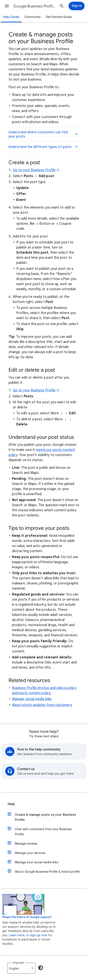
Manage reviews (26, 843)
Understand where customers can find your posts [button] (38, 134)
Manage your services (30, 853)
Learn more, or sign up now (28, 935)
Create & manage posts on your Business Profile (45, 817)
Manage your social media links (36, 862)
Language (18, 962)
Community (32, 17)
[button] (7, 6)
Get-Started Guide (59, 17)
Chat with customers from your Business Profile (43, 831)
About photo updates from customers (42, 705)
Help (11, 804)
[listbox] (21, 968)
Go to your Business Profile (34, 170)
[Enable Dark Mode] (40, 968)
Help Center (11, 17)
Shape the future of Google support (26, 917)
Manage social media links (31, 699)
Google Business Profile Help (34, 6)
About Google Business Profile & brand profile (47, 872)
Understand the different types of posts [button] (40, 147)
